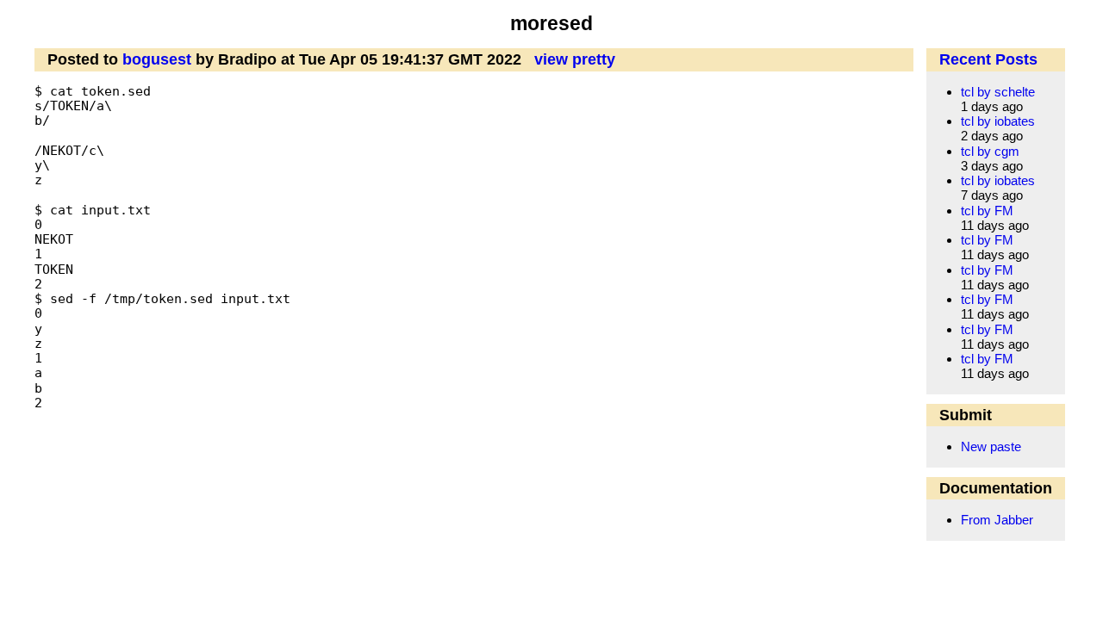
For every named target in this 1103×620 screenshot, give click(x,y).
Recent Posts (988, 59)
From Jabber (997, 519)
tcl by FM (987, 210)
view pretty (574, 59)
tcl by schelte (998, 91)
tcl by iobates (998, 121)
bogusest (156, 59)
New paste (991, 446)
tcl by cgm (990, 151)
